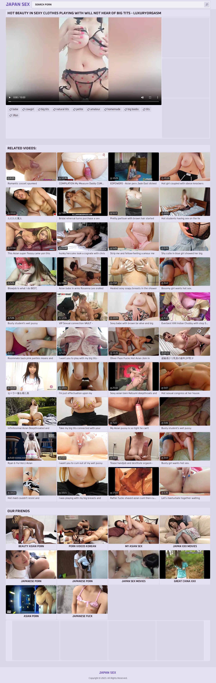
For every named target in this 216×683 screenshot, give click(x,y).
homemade (113, 109)
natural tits (62, 109)
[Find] (207, 4)
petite (79, 109)
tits (148, 109)
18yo (15, 115)
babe (15, 109)
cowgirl (29, 109)
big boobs (133, 109)
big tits (45, 109)
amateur (95, 109)
